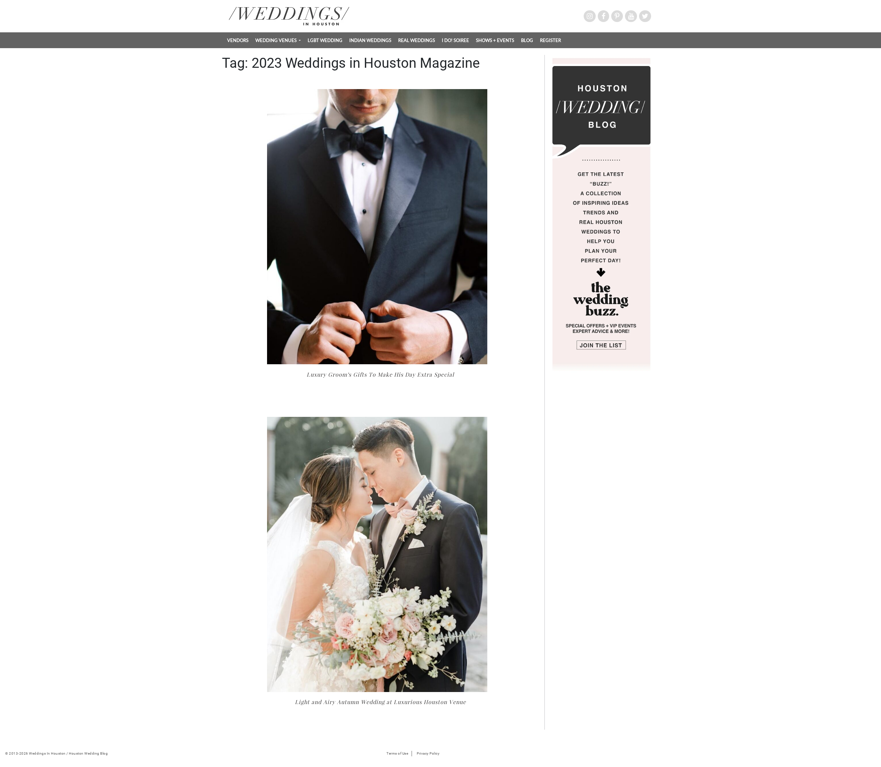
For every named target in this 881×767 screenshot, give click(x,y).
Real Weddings (416, 40)
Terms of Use (397, 753)
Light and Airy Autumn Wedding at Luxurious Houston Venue (380, 701)
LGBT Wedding (325, 40)
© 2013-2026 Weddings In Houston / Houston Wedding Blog (56, 753)
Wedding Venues (276, 40)
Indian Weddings (370, 40)
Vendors (237, 40)
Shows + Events (495, 40)
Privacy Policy (428, 753)
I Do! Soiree (455, 40)
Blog (527, 40)
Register (550, 40)
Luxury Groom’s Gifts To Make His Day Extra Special (380, 374)
